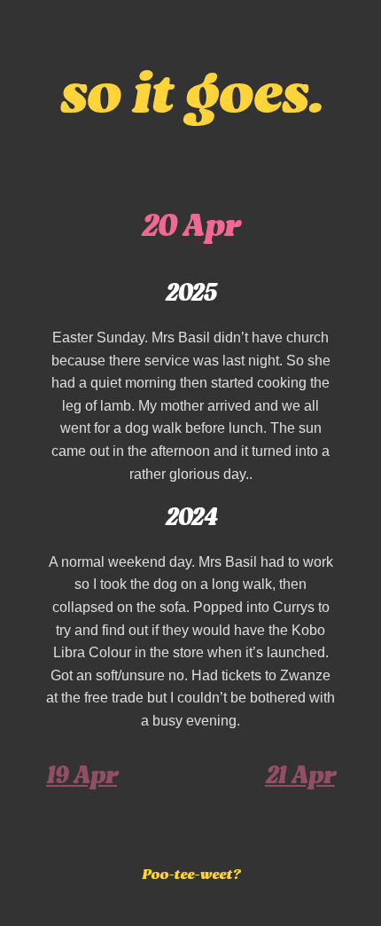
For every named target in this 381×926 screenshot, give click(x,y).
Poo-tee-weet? (191, 875)
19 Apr (81, 777)
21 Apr (300, 777)
